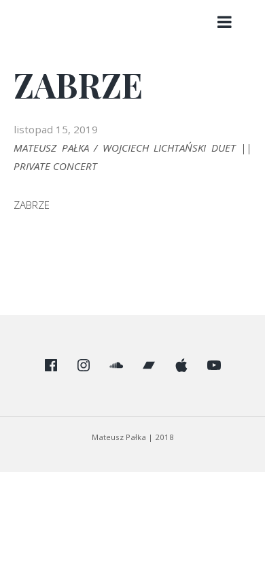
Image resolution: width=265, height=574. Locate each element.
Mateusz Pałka (120, 437)
